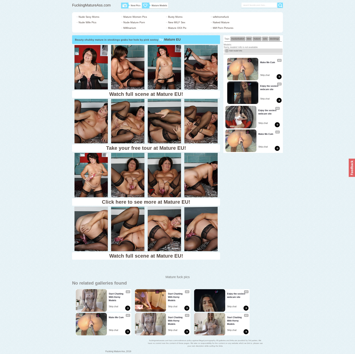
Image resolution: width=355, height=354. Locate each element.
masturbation (237, 38)
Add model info (235, 51)
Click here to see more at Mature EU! (146, 202)
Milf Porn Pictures (223, 27)
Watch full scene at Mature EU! (146, 94)
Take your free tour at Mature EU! (146, 148)
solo (265, 38)
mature (257, 38)
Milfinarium (129, 27)
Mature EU (172, 39)
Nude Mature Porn (134, 22)
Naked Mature (221, 22)
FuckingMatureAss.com (91, 5)
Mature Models (159, 5)
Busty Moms (175, 16)
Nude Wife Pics (87, 22)
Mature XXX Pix (177, 27)
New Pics (136, 5)
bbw (249, 38)
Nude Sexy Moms (89, 16)
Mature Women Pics (135, 16)
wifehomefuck (221, 16)
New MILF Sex (176, 22)
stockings (274, 38)
